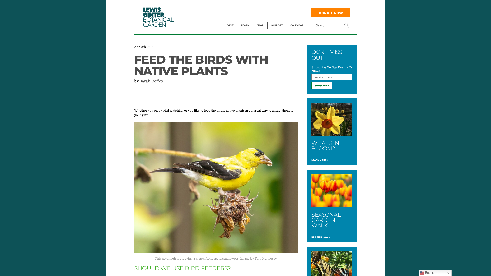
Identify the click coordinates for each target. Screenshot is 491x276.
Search (321, 25)
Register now (319, 237)
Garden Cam (250, 12)
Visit (230, 25)
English (429, 272)
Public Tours (250, 5)
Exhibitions (235, 20)
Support (277, 25)
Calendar (297, 25)
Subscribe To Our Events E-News (331, 69)
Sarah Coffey (151, 81)
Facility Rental (238, 5)
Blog (244, 20)
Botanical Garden (158, 17)
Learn (245, 25)
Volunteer (278, 20)
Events (232, 12)
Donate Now (331, 13)
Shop (260, 25)
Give (274, 12)
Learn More (318, 160)
